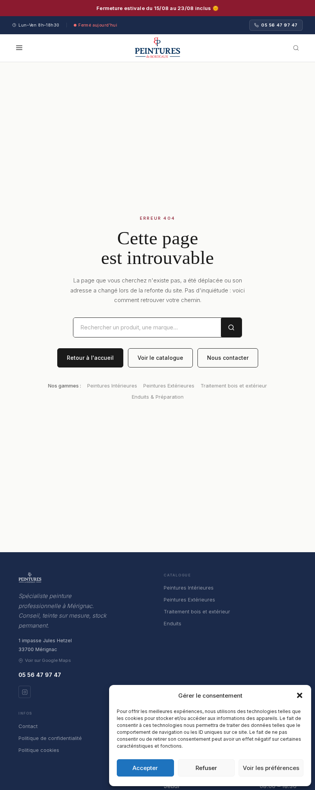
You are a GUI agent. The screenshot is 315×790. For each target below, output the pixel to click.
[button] (299, 695)
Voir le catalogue (160, 357)
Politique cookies (38, 750)
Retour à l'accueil (90, 357)
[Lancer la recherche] (231, 327)
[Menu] (20, 48)
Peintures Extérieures (168, 385)
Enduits (172, 623)
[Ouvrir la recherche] (296, 48)
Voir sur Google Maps (48, 660)
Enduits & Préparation (158, 397)
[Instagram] (24, 692)
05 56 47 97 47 (279, 25)
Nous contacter (228, 357)
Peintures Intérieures (112, 385)
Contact (28, 726)
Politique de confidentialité (50, 738)
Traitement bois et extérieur (234, 385)
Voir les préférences (271, 768)
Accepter (145, 768)
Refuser (206, 768)
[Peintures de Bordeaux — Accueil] (157, 47)
